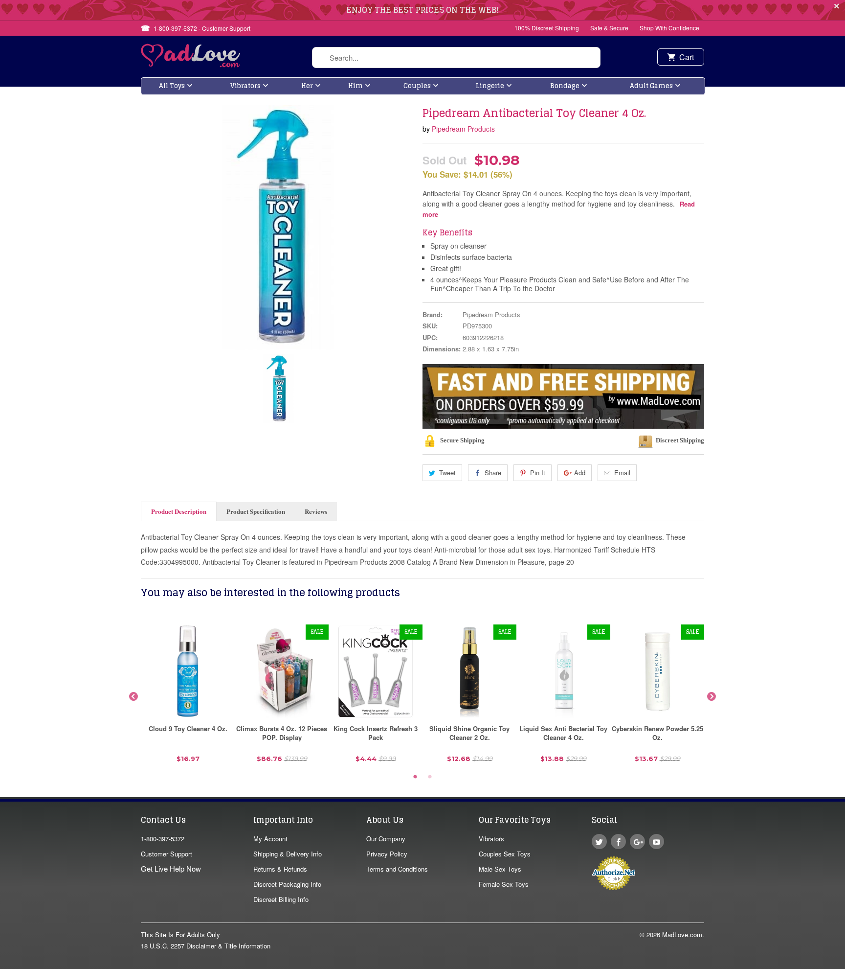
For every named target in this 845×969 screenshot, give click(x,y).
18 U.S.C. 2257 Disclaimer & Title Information (205, 945)
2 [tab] (430, 777)
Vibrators (245, 86)
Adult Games (651, 86)
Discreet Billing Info (281, 899)
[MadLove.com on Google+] (637, 841)
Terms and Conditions (397, 869)
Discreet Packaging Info (287, 884)
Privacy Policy (386, 853)
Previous (133, 697)
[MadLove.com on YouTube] (656, 841)
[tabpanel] (188, 697)
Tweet (447, 472)
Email (622, 472)
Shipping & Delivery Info (287, 853)
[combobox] (456, 57)
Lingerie (490, 86)
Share (493, 472)
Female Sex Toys (504, 884)
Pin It (537, 472)
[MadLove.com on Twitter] (599, 841)
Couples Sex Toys (505, 853)
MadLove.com (682, 934)
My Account (270, 838)
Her (307, 86)
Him (355, 86)
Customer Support (166, 853)
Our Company (385, 838)
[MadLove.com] (191, 64)
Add (579, 472)
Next (711, 697)
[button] (844, 964)
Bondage (564, 86)
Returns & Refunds (280, 869)
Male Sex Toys (500, 869)
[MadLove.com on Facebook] (618, 841)
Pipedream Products (463, 129)
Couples (417, 86)
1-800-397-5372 (162, 838)
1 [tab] (415, 777)
